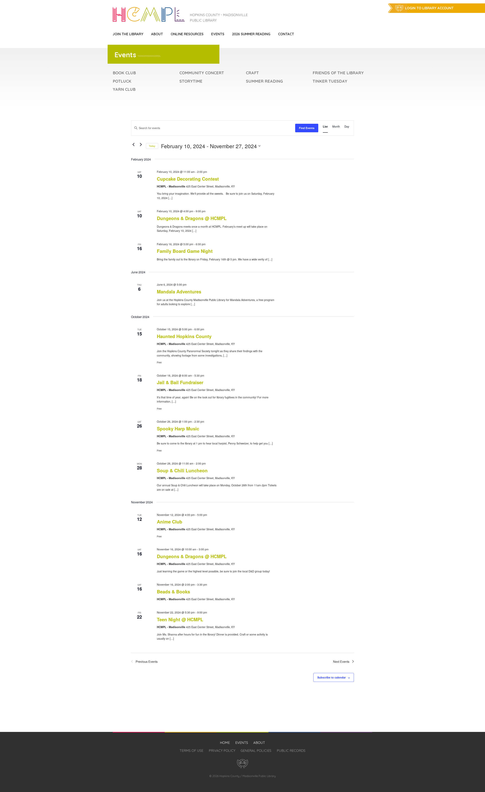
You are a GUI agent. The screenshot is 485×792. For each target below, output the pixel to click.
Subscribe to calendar (331, 677)
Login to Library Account (429, 8)
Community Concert (201, 72)
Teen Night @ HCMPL (180, 619)
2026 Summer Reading (251, 34)
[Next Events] (140, 144)
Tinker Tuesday (330, 81)
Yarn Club (124, 89)
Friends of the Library (338, 72)
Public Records (291, 750)
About (157, 34)
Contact (286, 34)
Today (152, 145)
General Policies (256, 750)
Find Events (306, 128)
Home (225, 742)
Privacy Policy (222, 750)
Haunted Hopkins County (184, 336)
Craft (252, 72)
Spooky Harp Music (178, 428)
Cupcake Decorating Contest (188, 178)
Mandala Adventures (179, 291)
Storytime (190, 81)
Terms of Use (191, 750)
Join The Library (128, 34)
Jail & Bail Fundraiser (180, 382)
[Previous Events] (133, 144)
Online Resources (187, 34)
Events (217, 34)
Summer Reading (264, 81)
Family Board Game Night (185, 251)
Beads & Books (173, 591)
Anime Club (169, 521)
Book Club (124, 72)
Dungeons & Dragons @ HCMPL (192, 218)
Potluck (122, 81)
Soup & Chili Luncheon (182, 470)
